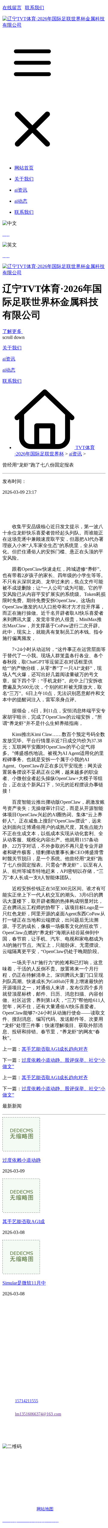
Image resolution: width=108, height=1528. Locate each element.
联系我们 (34, 7)
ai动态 (8, 369)
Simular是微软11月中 (24, 1282)
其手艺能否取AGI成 (23, 1221)
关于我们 (12, 347)
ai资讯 (8, 358)
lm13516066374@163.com (38, 1414)
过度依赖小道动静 (21, 1160)
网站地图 (45, 1509)
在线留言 (12, 7)
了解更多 (12, 331)
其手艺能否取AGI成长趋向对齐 (55, 1049)
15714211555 (26, 1401)
